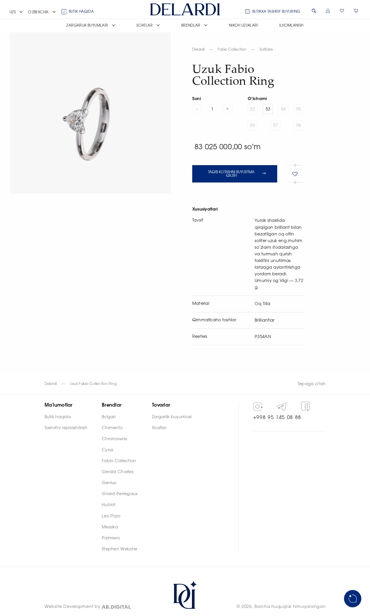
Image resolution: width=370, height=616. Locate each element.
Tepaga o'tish (312, 384)
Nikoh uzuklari (243, 25)
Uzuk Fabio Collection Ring (93, 384)
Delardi (198, 49)
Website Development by (73, 607)
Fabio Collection (232, 49)
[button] (16, 12)
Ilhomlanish (291, 25)
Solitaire (266, 49)
